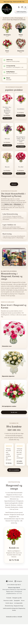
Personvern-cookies (8, 600)
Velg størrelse (7, 118)
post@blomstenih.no (11, 593)
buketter (6, 204)
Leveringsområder (18, 603)
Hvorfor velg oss (9, 603)
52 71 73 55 (8, 79)
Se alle (14, 184)
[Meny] (25, 7)
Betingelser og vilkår (17, 597)
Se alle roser (14, 412)
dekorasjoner (17, 204)
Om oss (22, 600)
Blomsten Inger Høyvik (16, 584)
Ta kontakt (8, 597)
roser (10, 204)
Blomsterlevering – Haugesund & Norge (14, 605)
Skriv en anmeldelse (14, 470)
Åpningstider (17, 600)
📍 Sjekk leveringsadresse (20, 11)
